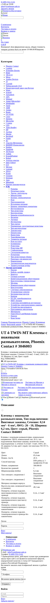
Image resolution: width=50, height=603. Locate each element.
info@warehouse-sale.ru (10, 6)
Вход (3, 531)
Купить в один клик (9, 375)
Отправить (6, 584)
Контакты (5, 27)
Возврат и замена (8, 31)
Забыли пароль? (7, 601)
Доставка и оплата (8, 29)
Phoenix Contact (28, 322)
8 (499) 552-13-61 (8, 2)
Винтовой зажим (14, 324)
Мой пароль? (6, 533)
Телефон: (5, 574)
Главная (4, 322)
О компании (6, 24)
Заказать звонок (7, 9)
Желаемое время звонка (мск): (13, 579)
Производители (14, 322)
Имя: (3, 570)
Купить (4, 373)
